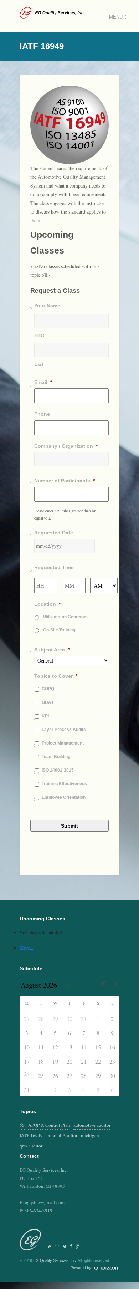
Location (47, 604)
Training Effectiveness (64, 783)
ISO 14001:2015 (58, 770)
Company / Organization (66, 446)
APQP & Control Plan (49, 1125)
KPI (45, 715)
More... (26, 948)
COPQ (48, 688)
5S (22, 1125)
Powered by (81, 1267)
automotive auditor (91, 1125)
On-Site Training (59, 630)
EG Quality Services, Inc (54, 1260)
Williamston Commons (66, 616)
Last (39, 364)
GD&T (48, 702)
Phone (42, 414)
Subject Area (52, 650)
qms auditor (31, 1145)
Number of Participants (64, 481)
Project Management (63, 743)
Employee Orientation (64, 797)
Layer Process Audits (64, 729)
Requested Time (54, 567)
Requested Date (53, 533)
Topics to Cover (55, 676)
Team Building (56, 756)
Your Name (47, 305)
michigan (90, 1135)
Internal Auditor (61, 1135)
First (39, 335)
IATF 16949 (31, 1135)
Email (43, 382)
